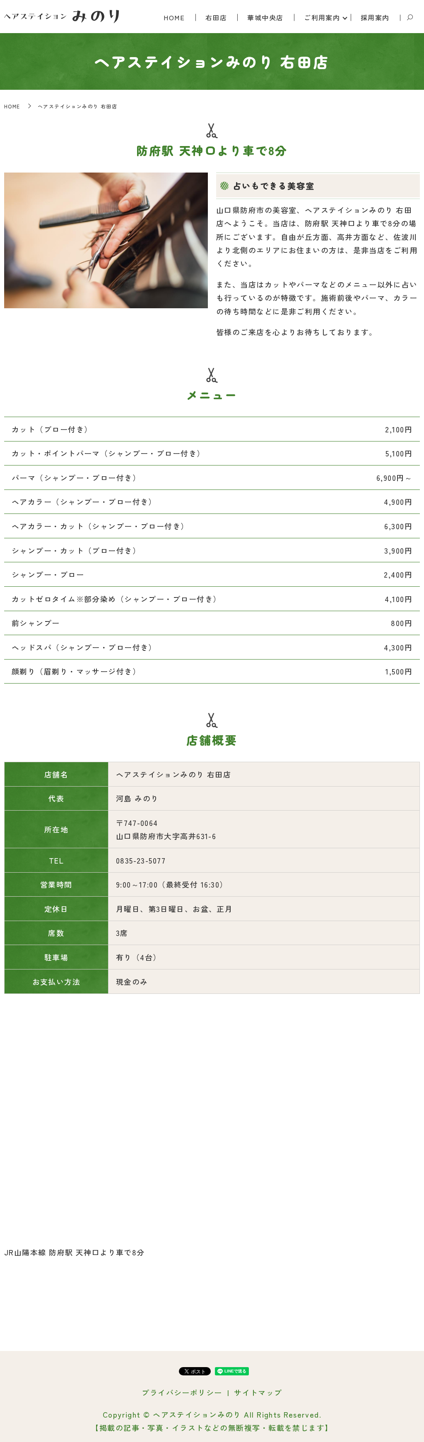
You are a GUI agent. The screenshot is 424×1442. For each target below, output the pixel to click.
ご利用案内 (322, 17)
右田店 (216, 17)
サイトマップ (258, 1392)
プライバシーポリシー (182, 1392)
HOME (174, 17)
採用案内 (375, 17)
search (410, 18)
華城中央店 (265, 17)
